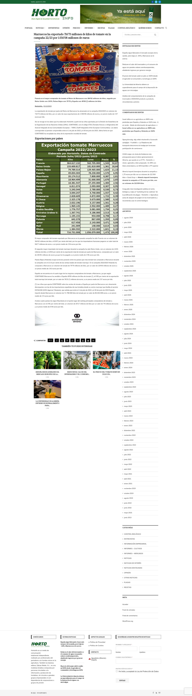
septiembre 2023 (130, 387)
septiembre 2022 (130, 445)
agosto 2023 (128, 392)
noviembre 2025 (130, 261)
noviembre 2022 (130, 435)
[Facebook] (152, 2)
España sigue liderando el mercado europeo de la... (47, 373)
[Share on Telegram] (78, 340)
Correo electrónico (124, 657)
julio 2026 (127, 222)
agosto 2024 (128, 334)
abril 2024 (127, 353)
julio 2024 (127, 338)
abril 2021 (127, 479)
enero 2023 (128, 425)
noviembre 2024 (130, 319)
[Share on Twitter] (62, 340)
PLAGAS (111, 28)
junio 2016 (127, 508)
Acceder (125, 604)
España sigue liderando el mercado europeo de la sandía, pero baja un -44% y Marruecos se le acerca (140, 56)
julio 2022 (127, 454)
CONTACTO (159, 28)
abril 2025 (127, 295)
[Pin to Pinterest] (67, 340)
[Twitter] (156, 2)
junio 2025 (127, 285)
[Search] (166, 28)
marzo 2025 (128, 300)
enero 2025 (128, 309)
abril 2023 (127, 411)
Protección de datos (124, 668)
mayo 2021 (128, 474)
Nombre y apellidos (124, 644)
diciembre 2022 (129, 430)
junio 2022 (127, 459)
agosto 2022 (128, 450)
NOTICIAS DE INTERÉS (132, 563)
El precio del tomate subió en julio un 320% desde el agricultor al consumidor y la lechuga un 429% (72, 668)
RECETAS (101, 28)
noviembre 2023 (130, 377)
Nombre (118, 652)
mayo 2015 (128, 513)
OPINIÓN (66, 28)
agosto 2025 (128, 276)
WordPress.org (127, 621)
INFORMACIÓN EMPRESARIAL (135, 544)
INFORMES (89, 28)
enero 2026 (128, 251)
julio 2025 (127, 280)
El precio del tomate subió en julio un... (106, 373)
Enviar (122, 680)
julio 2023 (127, 396)
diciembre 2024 (129, 314)
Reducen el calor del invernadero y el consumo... (76, 373)
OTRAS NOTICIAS (130, 578)
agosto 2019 (128, 498)
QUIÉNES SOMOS (144, 28)
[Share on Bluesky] (88, 340)
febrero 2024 (128, 363)
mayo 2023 (128, 406)
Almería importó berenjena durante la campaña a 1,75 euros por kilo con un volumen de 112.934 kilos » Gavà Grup (139, 174)
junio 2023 (127, 401)
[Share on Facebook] (57, 340)
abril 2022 (127, 469)
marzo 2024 (128, 358)
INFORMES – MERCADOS (133, 553)
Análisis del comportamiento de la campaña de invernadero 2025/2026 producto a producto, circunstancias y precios (138, 99)
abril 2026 (127, 237)
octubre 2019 (128, 493)
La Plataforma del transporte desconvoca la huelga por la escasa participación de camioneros (138, 145)
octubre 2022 (128, 440)
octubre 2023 (128, 382)
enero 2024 (128, 367)
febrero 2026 (128, 246)
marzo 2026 (128, 242)
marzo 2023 (128, 416)
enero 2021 (128, 483)
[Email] (159, 2)
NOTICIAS (40, 28)
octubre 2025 (128, 266)
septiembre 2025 (130, 271)
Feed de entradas (128, 610)
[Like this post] (51, 340)
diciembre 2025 (129, 256)
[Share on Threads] (83, 340)
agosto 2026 (128, 218)
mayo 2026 (128, 232)
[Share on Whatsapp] (72, 340)
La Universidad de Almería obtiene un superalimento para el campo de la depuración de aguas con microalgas (139, 87)
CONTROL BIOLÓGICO (126, 28)
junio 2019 (127, 503)
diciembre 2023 (129, 372)
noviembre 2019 (130, 488)
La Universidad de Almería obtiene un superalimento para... (47, 403)
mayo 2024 (128, 348)
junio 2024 (127, 343)
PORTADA (28, 28)
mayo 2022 (128, 464)
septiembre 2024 (130, 329)
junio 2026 (127, 227)
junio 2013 (127, 517)
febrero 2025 (128, 305)
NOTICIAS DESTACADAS (133, 568)
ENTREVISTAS (53, 28)
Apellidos (142, 652)
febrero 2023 (128, 421)
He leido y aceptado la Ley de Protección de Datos (139, 671)
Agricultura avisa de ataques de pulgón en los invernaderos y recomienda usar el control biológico (140, 198)
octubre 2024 (128, 324)
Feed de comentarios (129, 615)
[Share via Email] (93, 340)
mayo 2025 (128, 290)
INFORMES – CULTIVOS (133, 548)
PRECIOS (76, 28)
